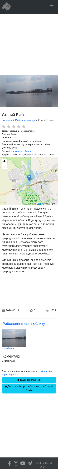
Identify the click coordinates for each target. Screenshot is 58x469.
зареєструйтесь (10, 374)
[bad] (3, 126)
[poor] (8, 126)
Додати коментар (30, 379)
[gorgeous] (23, 126)
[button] (29, 178)
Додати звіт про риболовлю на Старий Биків (30, 388)
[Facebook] (8, 463)
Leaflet (39, 203)
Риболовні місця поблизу (23, 323)
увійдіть (43, 371)
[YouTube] (22, 463)
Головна (7, 120)
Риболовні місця (25, 120)
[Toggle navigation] (51, 7)
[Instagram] (15, 463)
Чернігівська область (21, 151)
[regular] (13, 126)
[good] (18, 126)
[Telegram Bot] (28, 463)
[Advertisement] (29, 44)
